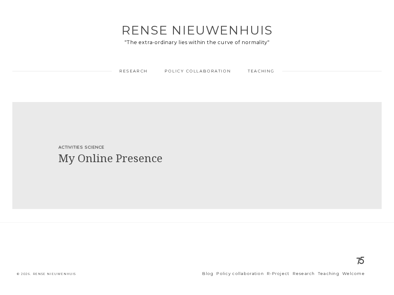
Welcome (353, 273)
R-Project (278, 273)
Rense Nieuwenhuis (197, 30)
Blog (207, 273)
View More (197, 155)
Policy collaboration (198, 71)
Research (133, 71)
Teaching (261, 71)
